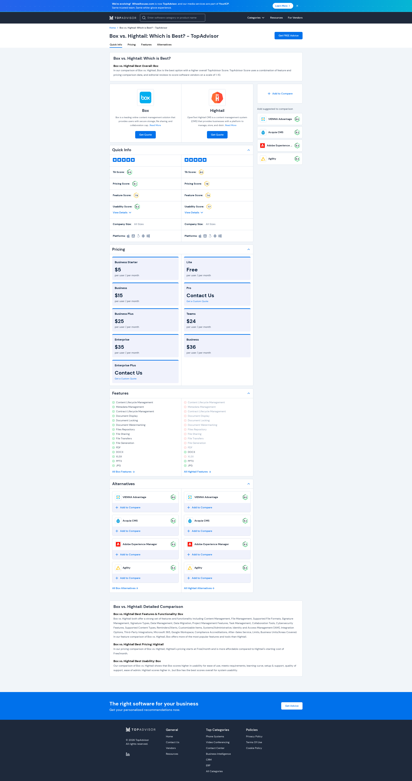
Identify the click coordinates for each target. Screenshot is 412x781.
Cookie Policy (254, 748)
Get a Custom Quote (125, 378)
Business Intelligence (218, 754)
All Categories (214, 771)
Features (146, 44)
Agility (127, 567)
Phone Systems (215, 736)
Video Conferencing (217, 742)
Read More (155, 125)
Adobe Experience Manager (140, 544)
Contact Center (215, 748)
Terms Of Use (254, 742)
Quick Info (116, 44)
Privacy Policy (254, 736)
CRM (209, 759)
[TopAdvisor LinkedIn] (128, 754)
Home (169, 736)
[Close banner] (297, 6)
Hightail (217, 110)
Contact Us (172, 742)
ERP (208, 765)
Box (145, 110)
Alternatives (164, 44)
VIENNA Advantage (134, 497)
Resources (172, 754)
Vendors (171, 748)
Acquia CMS (130, 520)
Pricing (132, 44)
